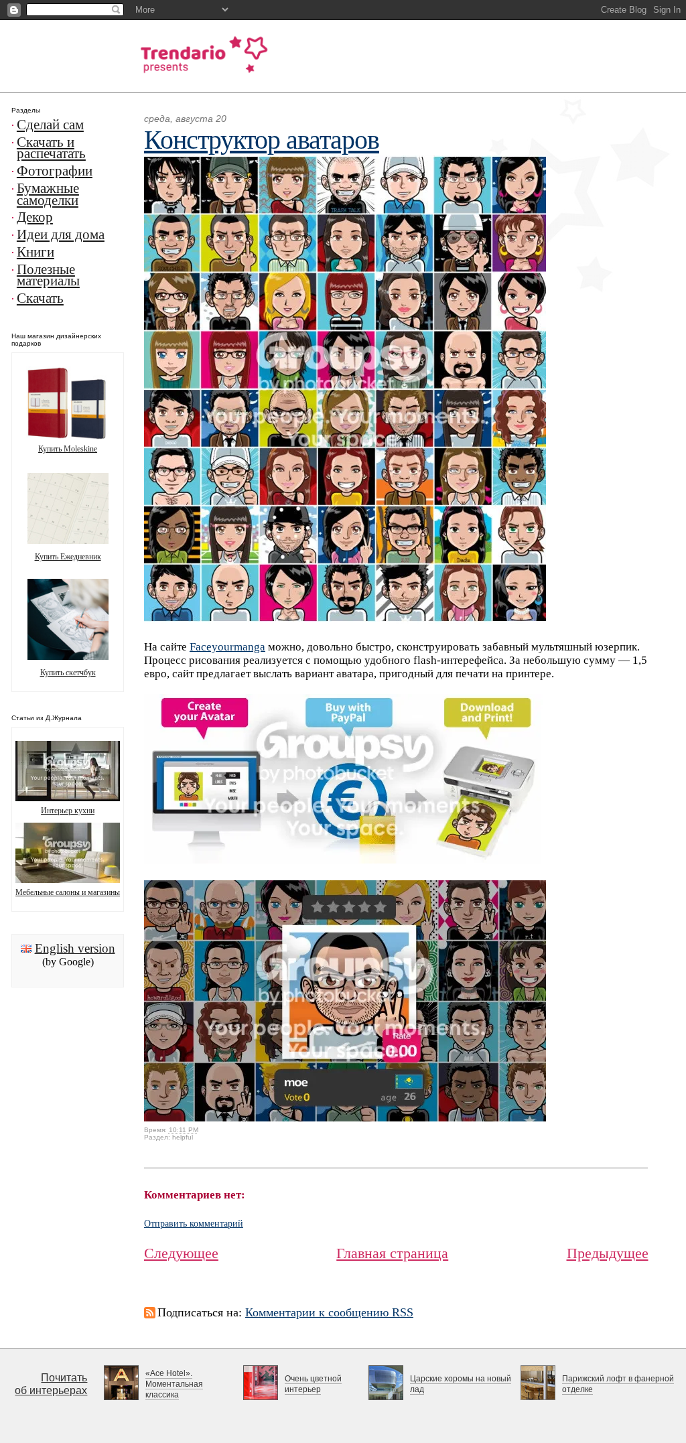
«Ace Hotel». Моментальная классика (174, 1384)
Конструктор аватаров (261, 140)
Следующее (181, 1253)
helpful (182, 1137)
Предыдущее (607, 1253)
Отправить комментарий (193, 1224)
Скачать (40, 298)
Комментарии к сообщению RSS (329, 1312)
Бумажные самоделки (48, 194)
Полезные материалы (48, 275)
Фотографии (54, 171)
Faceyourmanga (227, 646)
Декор (35, 217)
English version (75, 948)
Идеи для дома (61, 234)
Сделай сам (50, 125)
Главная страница (392, 1253)
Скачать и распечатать (51, 148)
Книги (35, 252)
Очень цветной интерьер (313, 1384)
